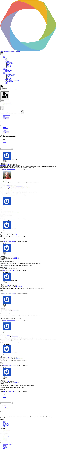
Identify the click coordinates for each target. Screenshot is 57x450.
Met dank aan (5, 447)
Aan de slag (5, 69)
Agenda (4, 73)
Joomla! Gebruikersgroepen (10, 74)
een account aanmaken (11, 169)
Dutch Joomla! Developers (9, 81)
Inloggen (4, 169)
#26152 (8, 309)
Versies (6, 59)
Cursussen (7, 82)
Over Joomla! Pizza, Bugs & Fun (13, 80)
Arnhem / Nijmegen (10, 63)
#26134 (8, 185)
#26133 (8, 164)
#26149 (8, 285)
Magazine (4, 68)
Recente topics (5, 128)
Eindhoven (9, 65)
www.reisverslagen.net (4, 190)
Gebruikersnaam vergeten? (7, 103)
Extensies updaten (3, 165)
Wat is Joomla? (5, 423)
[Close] (0, 125)
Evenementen (7, 61)
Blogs (6, 67)
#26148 (15, 257)
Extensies (6, 60)
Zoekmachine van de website (5, 113)
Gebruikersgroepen (8, 62)
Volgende (4, 142)
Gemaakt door (27, 409)
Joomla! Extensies (6, 117)
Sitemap (4, 448)
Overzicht (4, 127)
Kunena (31, 409)
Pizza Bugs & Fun (8, 79)
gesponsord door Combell (8, 442)
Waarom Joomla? (6, 424)
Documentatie (7, 71)
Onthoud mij (4, 90)
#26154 (8, 335)
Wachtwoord (2, 89)
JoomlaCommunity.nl (6, 115)
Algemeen (7, 58)
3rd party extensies (6, 118)
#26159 (8, 357)
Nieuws (4, 57)
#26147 (8, 233)
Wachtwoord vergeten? (7, 102)
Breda (8, 64)
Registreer (4, 104)
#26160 (8, 381)
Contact (4, 426)
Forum (4, 72)
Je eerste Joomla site (8, 70)
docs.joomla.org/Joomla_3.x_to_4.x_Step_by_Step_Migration (18, 187)
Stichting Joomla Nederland (7, 444)
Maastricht (9, 66)
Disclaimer (4, 446)
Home (4, 56)
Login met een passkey (5, 99)
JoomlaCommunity (6, 425)
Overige (6, 83)
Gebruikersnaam (3, 88)
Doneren (4, 445)
